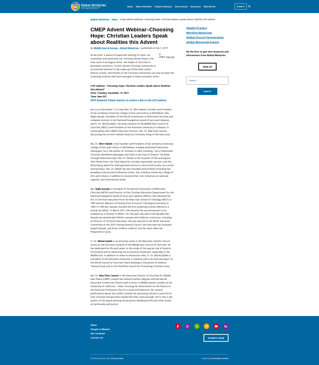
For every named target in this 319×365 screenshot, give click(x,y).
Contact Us (96, 337)
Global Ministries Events (202, 42)
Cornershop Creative (219, 358)
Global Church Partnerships (205, 37)
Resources (196, 6)
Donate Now (216, 338)
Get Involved (181, 6)
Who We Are (210, 6)
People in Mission (163, 6)
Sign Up (207, 66)
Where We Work (144, 6)
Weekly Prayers (196, 28)
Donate (241, 6)
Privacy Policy (117, 358)
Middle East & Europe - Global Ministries (116, 47)
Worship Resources (199, 32)
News (130, 6)
